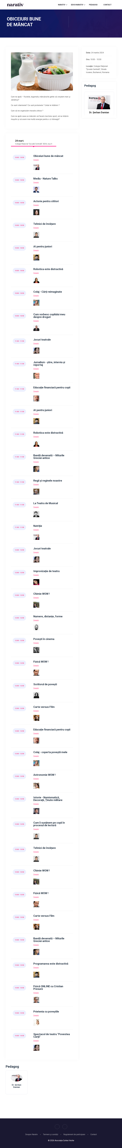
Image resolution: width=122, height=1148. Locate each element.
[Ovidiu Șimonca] (36, 376)
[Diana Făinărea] (36, 605)
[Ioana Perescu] (36, 582)
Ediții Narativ (77, 5)
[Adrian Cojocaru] (36, 189)
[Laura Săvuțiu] (36, 650)
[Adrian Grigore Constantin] (36, 514)
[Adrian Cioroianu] (36, 491)
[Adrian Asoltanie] (36, 398)
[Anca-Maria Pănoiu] (36, 695)
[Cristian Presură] (36, 1000)
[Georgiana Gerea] (36, 235)
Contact (107, 5)
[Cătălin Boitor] (36, 257)
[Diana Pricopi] (36, 672)
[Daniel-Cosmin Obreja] (36, 811)
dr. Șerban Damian (16, 1086)
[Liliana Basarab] (36, 469)
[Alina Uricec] (36, 1022)
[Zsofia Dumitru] (36, 280)
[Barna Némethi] (36, 627)
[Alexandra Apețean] (36, 718)
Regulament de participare (74, 1134)
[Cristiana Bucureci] (36, 303)
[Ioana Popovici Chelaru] (36, 350)
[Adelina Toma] (36, 212)
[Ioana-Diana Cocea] (36, 786)
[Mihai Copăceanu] (36, 328)
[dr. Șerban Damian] (36, 167)
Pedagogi (93, 5)
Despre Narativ (31, 1134)
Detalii (36, 160)
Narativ (61, 5)
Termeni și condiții (50, 1134)
